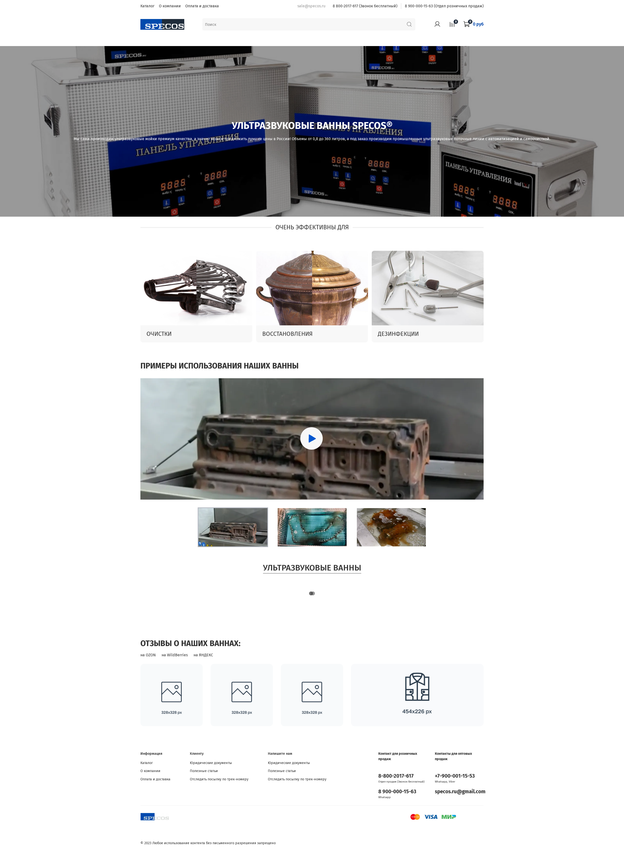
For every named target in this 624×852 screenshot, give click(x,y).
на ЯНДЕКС (203, 655)
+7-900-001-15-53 (455, 776)
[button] (233, 527)
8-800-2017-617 (396, 776)
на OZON (148, 655)
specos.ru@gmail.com (460, 792)
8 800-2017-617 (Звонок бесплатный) (365, 6)
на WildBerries (175, 655)
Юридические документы (211, 763)
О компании (170, 6)
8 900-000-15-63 (397, 792)
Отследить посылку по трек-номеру (219, 779)
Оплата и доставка (202, 6)
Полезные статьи (204, 771)
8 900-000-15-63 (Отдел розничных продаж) (444, 6)
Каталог (147, 6)
